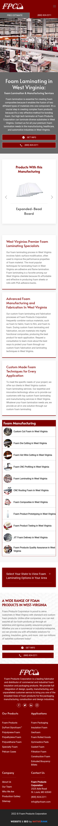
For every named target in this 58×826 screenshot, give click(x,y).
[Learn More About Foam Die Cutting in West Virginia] (29, 443)
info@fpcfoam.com (41, 801)
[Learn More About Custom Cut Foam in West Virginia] (29, 431)
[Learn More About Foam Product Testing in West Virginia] (29, 526)
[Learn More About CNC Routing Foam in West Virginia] (29, 490)
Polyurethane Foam (12, 742)
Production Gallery (11, 796)
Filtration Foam (38, 751)
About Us (6, 782)
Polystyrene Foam (11, 732)
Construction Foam (40, 756)
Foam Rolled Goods (41, 737)
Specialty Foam (10, 747)
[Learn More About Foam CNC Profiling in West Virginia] (29, 467)
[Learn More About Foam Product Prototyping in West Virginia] (29, 514)
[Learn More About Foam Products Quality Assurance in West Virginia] (29, 549)
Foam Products (9, 722)
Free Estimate (15, 15)
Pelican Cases (9, 751)
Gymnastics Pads (40, 742)
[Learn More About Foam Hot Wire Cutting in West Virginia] (29, 455)
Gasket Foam (37, 747)
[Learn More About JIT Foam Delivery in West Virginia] (29, 537)
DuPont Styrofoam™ (12, 727)
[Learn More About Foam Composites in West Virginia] (29, 502)
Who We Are (8, 791)
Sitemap (6, 801)
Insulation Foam (39, 727)
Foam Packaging (39, 722)
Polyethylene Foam (11, 737)
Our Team (7, 786)
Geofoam (35, 732)
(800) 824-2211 (38, 797)
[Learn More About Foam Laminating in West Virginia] (29, 479)
